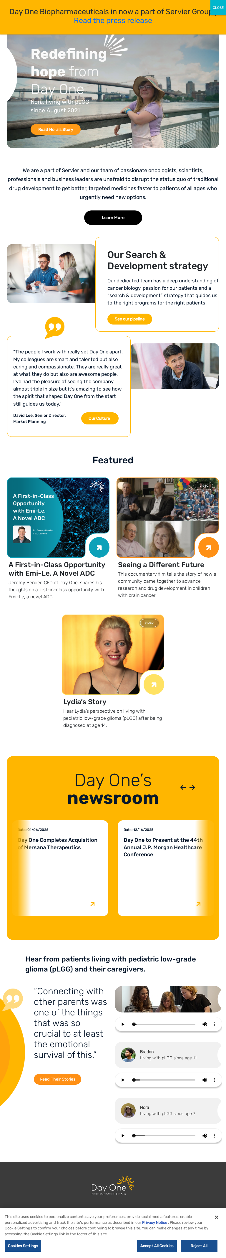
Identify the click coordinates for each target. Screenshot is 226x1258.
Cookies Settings (23, 1246)
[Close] (216, 1217)
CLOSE (218, 8)
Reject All (199, 1246)
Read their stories (57, 1079)
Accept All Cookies (157, 1246)
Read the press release (113, 20)
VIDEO (204, 486)
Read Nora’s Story (55, 129)
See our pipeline (130, 319)
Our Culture (99, 418)
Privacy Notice (154, 1222)
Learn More (113, 217)
